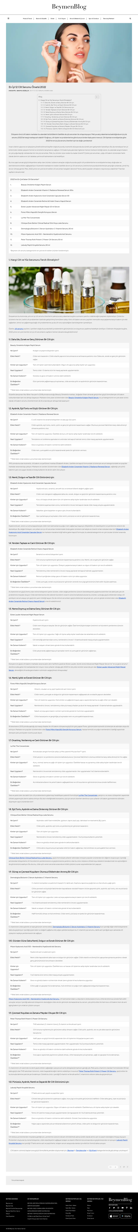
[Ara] (130, 18)
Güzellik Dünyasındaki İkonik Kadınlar (37, 1219)
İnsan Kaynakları (10, 1216)
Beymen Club (9, 1206)
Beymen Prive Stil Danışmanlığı (14, 1208)
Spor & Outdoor (94, 19)
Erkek (52, 19)
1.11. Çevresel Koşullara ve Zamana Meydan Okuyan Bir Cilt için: (63, 126)
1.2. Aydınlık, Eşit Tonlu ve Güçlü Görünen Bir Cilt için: (60, 105)
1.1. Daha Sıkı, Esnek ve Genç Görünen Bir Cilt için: (58, 103)
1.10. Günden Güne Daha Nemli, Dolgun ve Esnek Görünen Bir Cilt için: (66, 124)
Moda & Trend (27, 19)
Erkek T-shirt (90, 1213)
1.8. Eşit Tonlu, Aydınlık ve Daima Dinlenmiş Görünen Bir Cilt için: (63, 119)
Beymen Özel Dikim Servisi (13, 1211)
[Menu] (8, 18)
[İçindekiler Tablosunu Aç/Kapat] (96, 97)
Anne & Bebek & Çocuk (77, 19)
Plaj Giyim (90, 1210)
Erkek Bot (68, 1213)
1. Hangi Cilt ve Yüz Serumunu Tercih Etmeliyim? (55, 100)
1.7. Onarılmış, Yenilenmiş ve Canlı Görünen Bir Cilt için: (60, 117)
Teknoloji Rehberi (108, 19)
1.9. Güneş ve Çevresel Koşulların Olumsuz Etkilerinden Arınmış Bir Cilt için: (66, 122)
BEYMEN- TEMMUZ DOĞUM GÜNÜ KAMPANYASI (41, 1213)
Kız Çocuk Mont (70, 1216)
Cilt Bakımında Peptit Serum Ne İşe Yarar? (38, 1216)
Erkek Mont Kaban (70, 1210)
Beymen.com (9, 1203)
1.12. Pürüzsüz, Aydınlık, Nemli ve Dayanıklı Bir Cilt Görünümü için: (64, 129)
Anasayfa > (13, 91)
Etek (88, 1208)
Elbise (89, 1205)
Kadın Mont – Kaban (71, 1205)
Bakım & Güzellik (41, 19)
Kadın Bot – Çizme (70, 1208)
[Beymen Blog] (69, 7)
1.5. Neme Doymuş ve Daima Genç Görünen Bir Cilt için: (60, 112)
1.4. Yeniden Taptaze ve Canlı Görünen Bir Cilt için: (59, 110)
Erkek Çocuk (90, 1218)
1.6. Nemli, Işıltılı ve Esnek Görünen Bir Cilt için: (58, 115)
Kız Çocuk (90, 1216)
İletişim (8, 1213)
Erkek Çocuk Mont (70, 1218)
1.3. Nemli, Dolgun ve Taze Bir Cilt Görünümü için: (58, 107)
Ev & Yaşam (62, 19)
